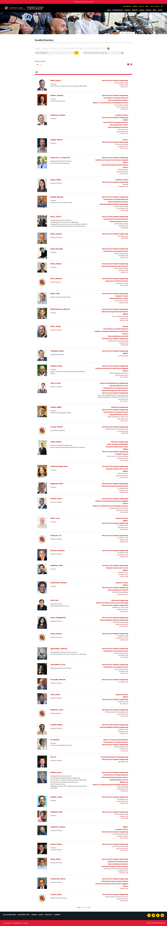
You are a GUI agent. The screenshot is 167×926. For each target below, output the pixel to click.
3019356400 (124, 433)
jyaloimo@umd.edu (122, 131)
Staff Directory (23, 914)
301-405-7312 (124, 148)
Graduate (127, 10)
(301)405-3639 (124, 557)
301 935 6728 (124, 716)
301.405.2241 (124, 751)
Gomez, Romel (56, 844)
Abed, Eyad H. (55, 80)
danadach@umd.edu (122, 475)
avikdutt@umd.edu (122, 609)
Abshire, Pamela (56, 95)
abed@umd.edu (123, 85)
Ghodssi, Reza (55, 772)
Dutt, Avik (54, 600)
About (109, 10)
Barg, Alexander (56, 249)
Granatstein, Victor (57, 879)
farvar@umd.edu (123, 682)
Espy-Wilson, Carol (57, 664)
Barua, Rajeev (55, 264)
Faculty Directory (9, 914)
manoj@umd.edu (123, 731)
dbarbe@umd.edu (122, 236)
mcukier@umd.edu (122, 458)
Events (160, 10)
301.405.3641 (124, 657)
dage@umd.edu (123, 490)
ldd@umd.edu (124, 540)
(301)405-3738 (124, 803)
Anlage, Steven (56, 139)
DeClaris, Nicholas (57, 550)
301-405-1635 (124, 173)
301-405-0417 (124, 611)
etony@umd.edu (123, 655)
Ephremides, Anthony (58, 648)
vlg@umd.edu (124, 888)
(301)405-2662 (124, 529)
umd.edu (25, 923)
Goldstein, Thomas (57, 827)
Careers (134, 6)
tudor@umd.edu (123, 574)
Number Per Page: (40, 61)
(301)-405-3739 (123, 873)
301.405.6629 (124, 109)
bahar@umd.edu (123, 186)
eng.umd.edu (127, 6)
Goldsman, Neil (56, 812)
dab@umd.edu (123, 343)
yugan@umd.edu (123, 761)
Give (152, 6)
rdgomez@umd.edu (122, 848)
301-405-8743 (124, 704)
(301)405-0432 (124, 733)
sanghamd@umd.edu (121, 624)
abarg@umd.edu (123, 255)
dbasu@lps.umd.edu (122, 283)
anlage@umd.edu (123, 146)
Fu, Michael (54, 740)
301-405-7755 (124, 850)
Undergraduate (118, 10)
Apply (147, 6)
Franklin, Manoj (56, 725)
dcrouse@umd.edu (122, 431)
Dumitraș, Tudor (56, 565)
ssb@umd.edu (124, 318)
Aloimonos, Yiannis (57, 115)
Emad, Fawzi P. (56, 633)
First (78, 907)
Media (41, 914)
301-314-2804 (124, 460)
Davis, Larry (55, 518)
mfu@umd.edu (123, 749)
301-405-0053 (124, 838)
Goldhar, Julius (56, 797)
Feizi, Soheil (55, 694)
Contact (141, 6)
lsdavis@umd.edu (123, 527)
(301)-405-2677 (123, 626)
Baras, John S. (55, 216)
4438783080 (124, 238)
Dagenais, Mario (56, 483)
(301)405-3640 (124, 640)
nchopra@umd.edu (122, 419)
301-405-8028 (124, 512)
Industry (149, 10)
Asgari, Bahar (55, 180)
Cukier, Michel (55, 442)
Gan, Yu (53, 757)
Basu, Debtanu (56, 278)
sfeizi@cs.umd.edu (122, 701)
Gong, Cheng (55, 859)
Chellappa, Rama (57, 351)
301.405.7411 (124, 673)
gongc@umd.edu (123, 871)
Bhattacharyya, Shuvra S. (60, 309)
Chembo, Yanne (56, 366)
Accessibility (17, 923)
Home (122, 33)
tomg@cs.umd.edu (122, 836)
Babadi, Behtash (56, 197)
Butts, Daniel (55, 326)
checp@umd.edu (123, 399)
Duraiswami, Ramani (58, 582)
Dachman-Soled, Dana (59, 466)
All (108, 48)
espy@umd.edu (123, 671)
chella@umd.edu (123, 356)
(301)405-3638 (124, 320)
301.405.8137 (124, 272)
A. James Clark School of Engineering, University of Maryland (24, 5)
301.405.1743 (124, 133)
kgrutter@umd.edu (122, 899)
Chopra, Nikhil (55, 407)
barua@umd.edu (123, 270)
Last (88, 907)
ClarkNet (57, 914)
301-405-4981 (124, 377)
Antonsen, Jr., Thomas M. (60, 157)
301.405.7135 (124, 257)
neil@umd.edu (123, 816)
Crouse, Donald (56, 427)
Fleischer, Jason (56, 710)
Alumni (142, 10)
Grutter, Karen (56, 894)
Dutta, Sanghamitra (58, 617)
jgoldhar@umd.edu (122, 801)
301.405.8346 (124, 210)
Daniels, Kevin (56, 498)
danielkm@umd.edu (122, 510)
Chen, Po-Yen (55, 383)
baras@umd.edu (123, 226)
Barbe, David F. (56, 234)
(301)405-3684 (124, 492)
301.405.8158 (124, 791)
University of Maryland (83, 2)
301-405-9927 (124, 477)
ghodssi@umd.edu (122, 789)
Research (135, 10)
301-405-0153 (124, 401)
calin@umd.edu (123, 303)
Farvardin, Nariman (57, 679)
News (154, 10)
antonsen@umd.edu (122, 171)
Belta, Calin (55, 293)
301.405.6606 (124, 228)
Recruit (157, 6)
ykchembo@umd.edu (121, 375)
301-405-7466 (124, 576)
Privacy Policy (7, 923)
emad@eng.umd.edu (122, 638)
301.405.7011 (124, 421)
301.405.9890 (124, 345)
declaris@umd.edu (122, 555)
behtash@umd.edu (122, 208)
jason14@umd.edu (122, 714)
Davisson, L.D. (55, 535)
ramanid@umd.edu (122, 594)
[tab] (83, 71)
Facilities (48, 914)
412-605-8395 (124, 901)
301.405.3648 (124, 818)
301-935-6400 (124, 285)
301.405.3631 (124, 87)
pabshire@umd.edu (122, 107)
